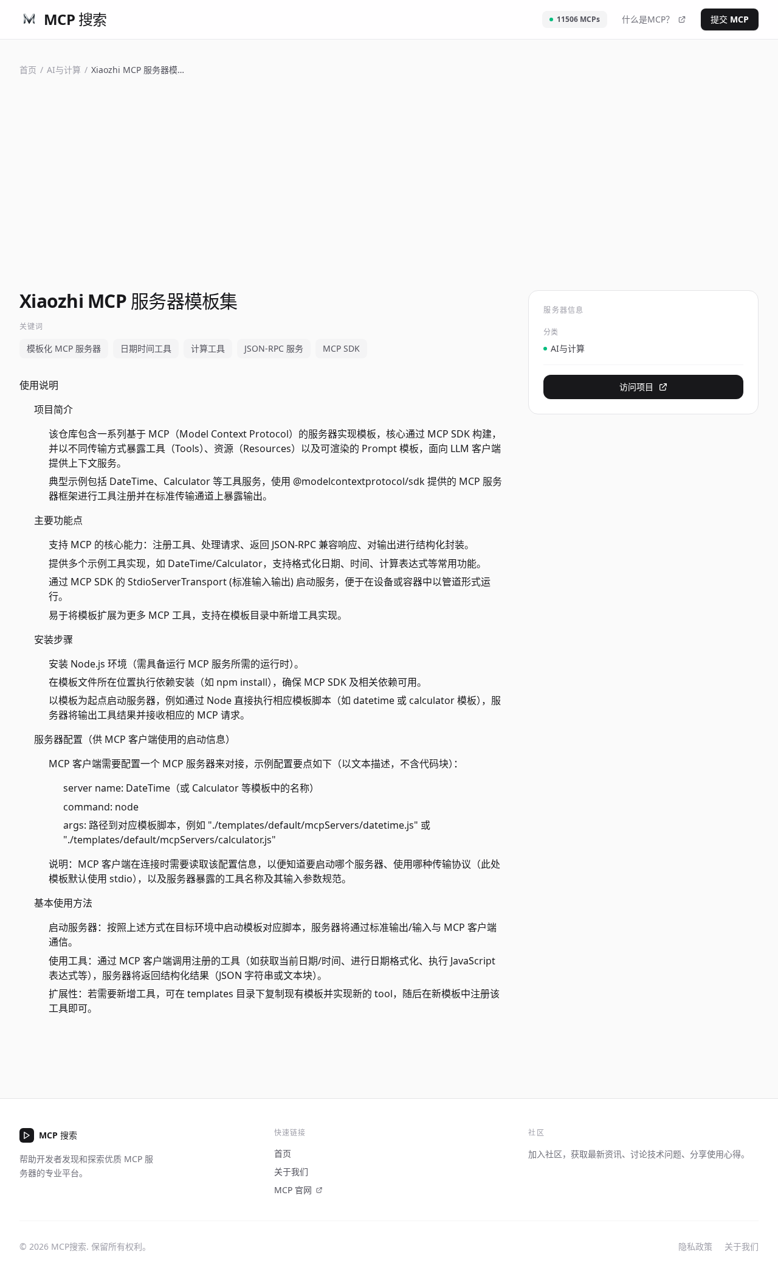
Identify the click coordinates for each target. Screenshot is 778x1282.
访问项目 (636, 386)
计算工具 (208, 348)
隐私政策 (695, 1246)
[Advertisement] (389, 181)
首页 (27, 69)
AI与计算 (64, 69)
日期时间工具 (145, 348)
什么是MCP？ (648, 19)
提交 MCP (730, 19)
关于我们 (291, 1171)
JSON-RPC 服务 (273, 348)
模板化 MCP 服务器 (64, 348)
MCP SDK (341, 348)
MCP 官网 (293, 1190)
